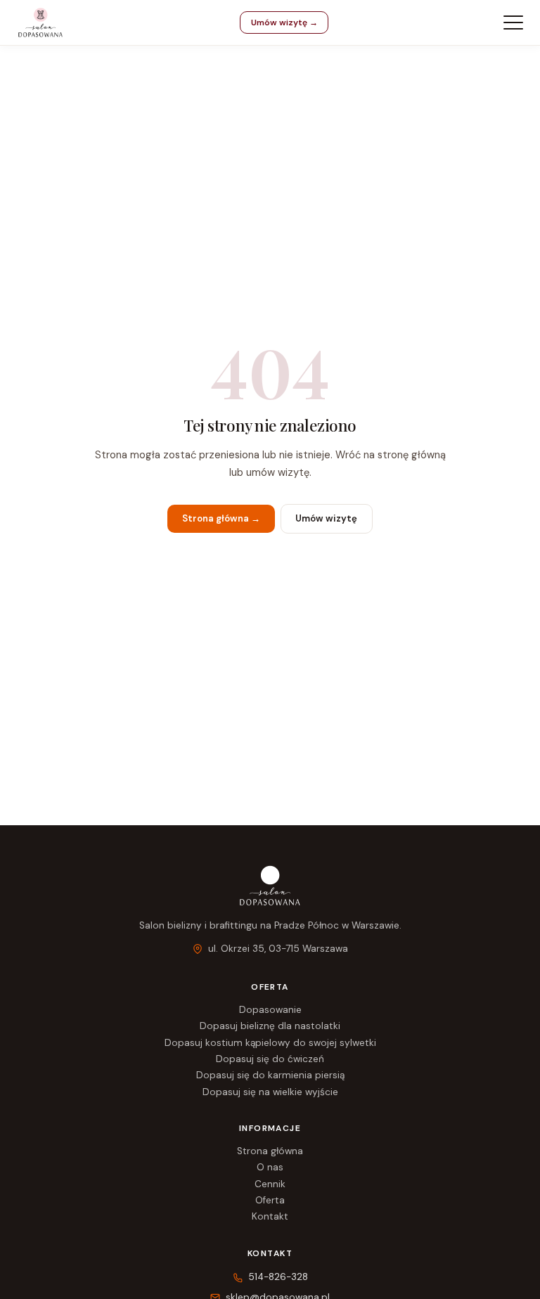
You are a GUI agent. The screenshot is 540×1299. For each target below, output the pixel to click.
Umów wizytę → (284, 22)
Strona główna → (221, 518)
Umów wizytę (326, 518)
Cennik (270, 1184)
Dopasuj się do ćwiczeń (270, 1059)
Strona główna (270, 1151)
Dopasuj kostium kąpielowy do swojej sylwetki (270, 1043)
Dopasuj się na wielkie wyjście (270, 1092)
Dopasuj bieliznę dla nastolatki (270, 1026)
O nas (270, 1167)
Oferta (270, 1200)
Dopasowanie (270, 1010)
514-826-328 (278, 1277)
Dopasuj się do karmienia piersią (270, 1075)
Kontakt (270, 1216)
